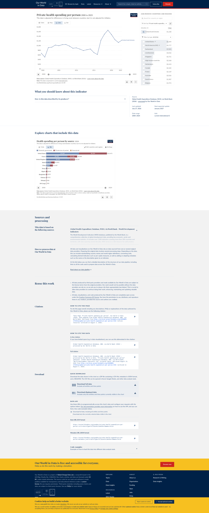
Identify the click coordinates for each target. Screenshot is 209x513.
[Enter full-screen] (135, 82)
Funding (132, 485)
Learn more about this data (95, 78)
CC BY (63, 83)
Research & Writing (159, 478)
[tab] (41, 22)
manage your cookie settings (109, 508)
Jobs (130, 492)
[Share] (131, 82)
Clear (170, 28)
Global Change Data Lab (65, 475)
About (107, 4)
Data (82, 4)
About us (132, 478)
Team (131, 489)
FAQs (69, 486)
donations (63, 504)
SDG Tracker (110, 497)
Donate (167, 4)
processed (141, 101)
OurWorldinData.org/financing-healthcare (49, 83)
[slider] (48, 74)
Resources (97, 4)
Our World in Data (41, 4)
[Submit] (146, 4)
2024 (110, 187)
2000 (43, 74)
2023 (134, 74)
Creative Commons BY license (89, 297)
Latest (89, 4)
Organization (133, 481)
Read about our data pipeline (80, 269)
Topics (108, 478)
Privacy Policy (94, 508)
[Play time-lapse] (38, 74)
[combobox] (132, 4)
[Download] (127, 82)
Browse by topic (73, 4)
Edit (94, 147)
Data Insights (110, 485)
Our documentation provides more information (96, 406)
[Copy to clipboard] (132, 317)
